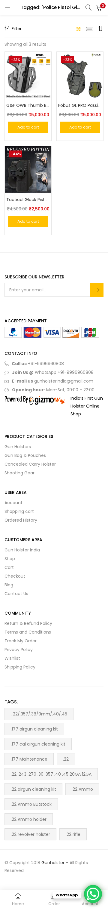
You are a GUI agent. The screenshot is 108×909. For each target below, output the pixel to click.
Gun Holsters (17, 447)
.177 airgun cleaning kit (34, 729)
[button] (99, 7)
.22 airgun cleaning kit (33, 789)
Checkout (14, 576)
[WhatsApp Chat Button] (93, 894)
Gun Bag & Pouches (25, 455)
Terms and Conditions (27, 632)
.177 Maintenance (29, 759)
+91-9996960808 (46, 364)
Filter (17, 29)
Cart (9, 567)
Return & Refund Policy (28, 623)
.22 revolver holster (30, 834)
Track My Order (20, 641)
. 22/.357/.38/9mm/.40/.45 (39, 714)
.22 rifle (73, 834)
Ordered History (20, 520)
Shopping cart (19, 511)
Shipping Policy (19, 667)
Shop (9, 559)
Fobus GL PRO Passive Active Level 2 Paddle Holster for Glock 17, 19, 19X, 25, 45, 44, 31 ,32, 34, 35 (80, 105)
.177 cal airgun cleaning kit (38, 744)
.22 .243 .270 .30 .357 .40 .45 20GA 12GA (51, 774)
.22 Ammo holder (28, 819)
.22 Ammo (82, 789)
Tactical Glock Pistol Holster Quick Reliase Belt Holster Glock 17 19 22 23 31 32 (28, 200)
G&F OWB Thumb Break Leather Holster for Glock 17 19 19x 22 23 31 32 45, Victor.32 (28, 105)
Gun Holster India (22, 550)
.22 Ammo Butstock (31, 804)
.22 (66, 759)
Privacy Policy (18, 650)
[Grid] (78, 28)
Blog (8, 585)
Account (13, 503)
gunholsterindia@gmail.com (63, 381)
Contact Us (16, 594)
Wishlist (12, 658)
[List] (89, 28)
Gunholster (52, 863)
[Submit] (97, 290)
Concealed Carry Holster (30, 464)
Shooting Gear (19, 473)
